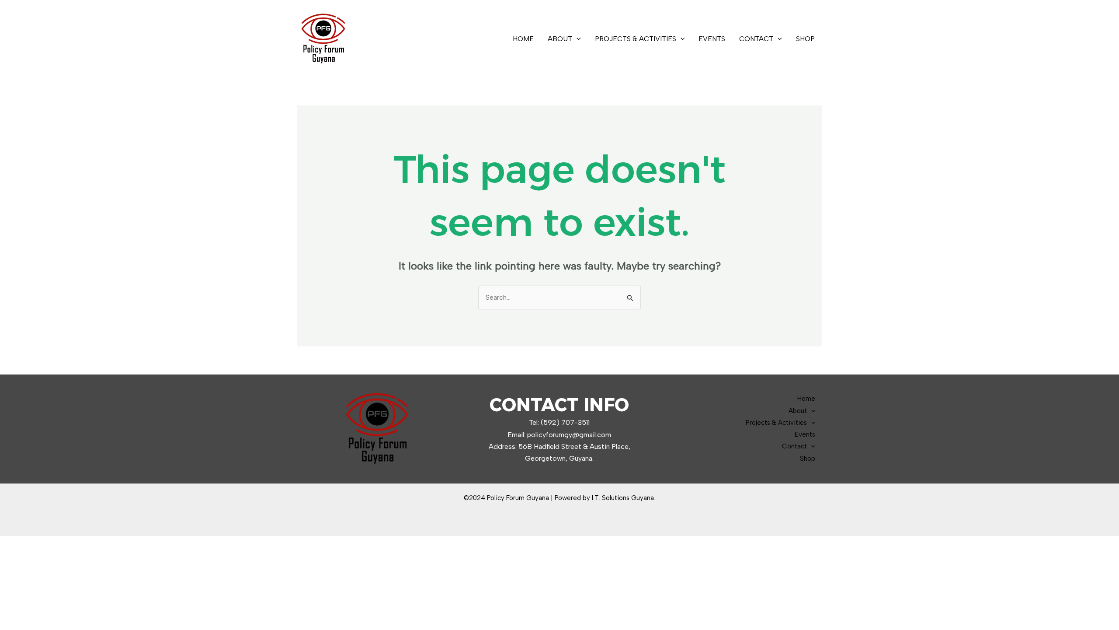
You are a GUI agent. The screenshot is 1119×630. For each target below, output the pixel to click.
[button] (576, 38)
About (560, 39)
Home (523, 39)
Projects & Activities (635, 39)
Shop (805, 39)
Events (712, 39)
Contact (756, 39)
